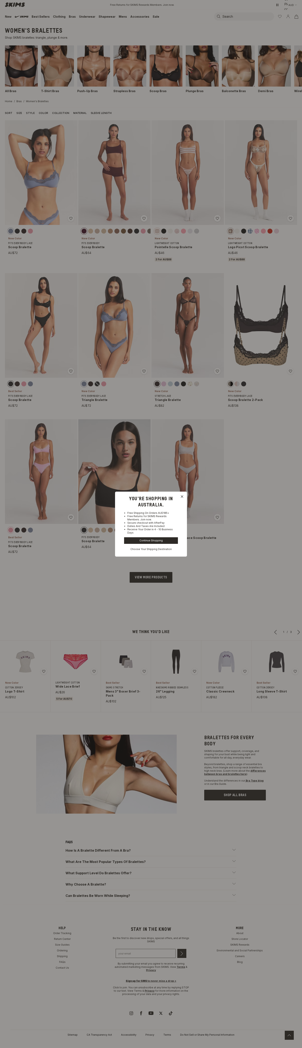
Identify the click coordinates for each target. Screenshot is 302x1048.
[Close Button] (182, 496)
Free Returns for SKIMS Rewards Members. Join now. (147, 518)
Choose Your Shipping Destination (151, 549)
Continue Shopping (151, 540)
